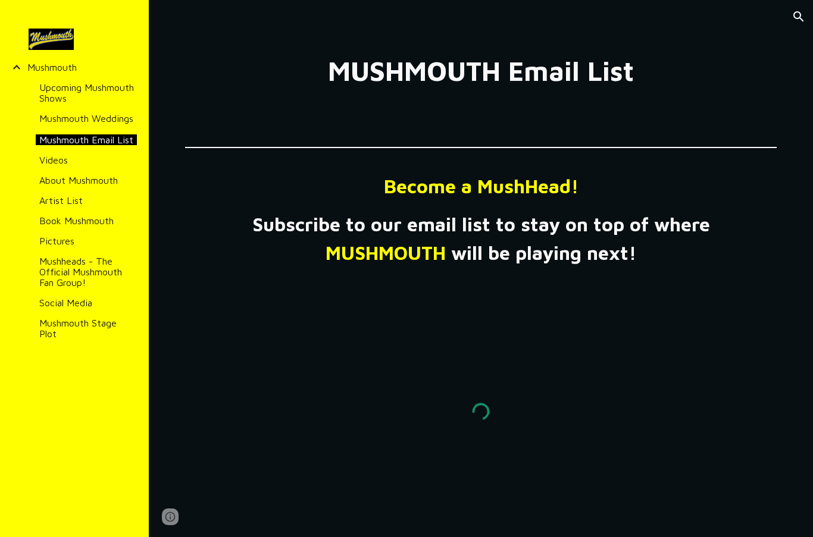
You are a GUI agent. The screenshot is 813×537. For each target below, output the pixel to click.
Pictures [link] (56, 240)
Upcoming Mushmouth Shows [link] (86, 92)
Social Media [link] (65, 302)
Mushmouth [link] (52, 67)
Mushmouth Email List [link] (86, 139)
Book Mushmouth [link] (76, 220)
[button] (798, 16)
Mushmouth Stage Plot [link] (78, 328)
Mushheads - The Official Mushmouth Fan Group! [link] (80, 272)
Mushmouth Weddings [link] (86, 118)
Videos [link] (53, 160)
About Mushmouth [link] (78, 180)
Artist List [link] (61, 200)
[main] (481, 71)
